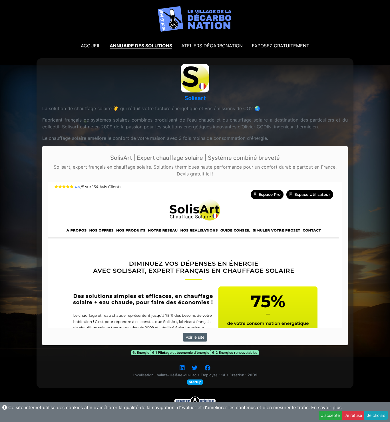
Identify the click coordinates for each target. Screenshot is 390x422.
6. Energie (140, 352)
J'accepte (330, 415)
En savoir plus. (327, 407)
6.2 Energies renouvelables (235, 352)
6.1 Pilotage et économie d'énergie (180, 352)
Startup (195, 382)
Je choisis (376, 415)
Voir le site (195, 337)
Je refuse (353, 415)
